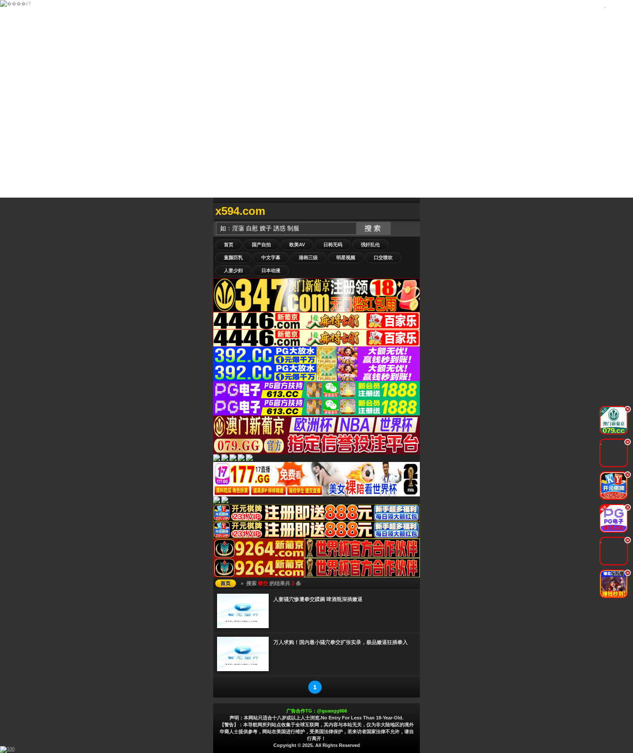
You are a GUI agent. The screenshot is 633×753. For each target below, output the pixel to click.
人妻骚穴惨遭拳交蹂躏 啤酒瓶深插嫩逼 (318, 599)
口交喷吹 (383, 257)
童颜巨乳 (233, 257)
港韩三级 (308, 257)
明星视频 (345, 257)
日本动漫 (270, 270)
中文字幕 (270, 257)
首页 (228, 244)
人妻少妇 (233, 270)
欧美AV (297, 244)
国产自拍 (261, 244)
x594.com (240, 211)
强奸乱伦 (370, 244)
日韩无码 (332, 244)
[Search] (411, 211)
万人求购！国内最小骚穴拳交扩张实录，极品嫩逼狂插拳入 (340, 642)
